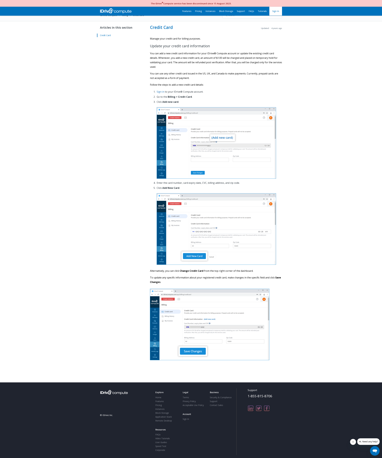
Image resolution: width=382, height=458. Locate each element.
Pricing (198, 11)
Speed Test (160, 446)
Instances (210, 11)
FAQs (251, 11)
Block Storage (226, 11)
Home (158, 397)
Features (186, 11)
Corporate (160, 450)
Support (241, 11)
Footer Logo (114, 391)
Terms (186, 397)
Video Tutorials (162, 438)
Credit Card (105, 35)
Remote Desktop (163, 420)
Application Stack (163, 416)
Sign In (275, 11)
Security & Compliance (221, 397)
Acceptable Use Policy (193, 405)
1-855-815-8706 (260, 396)
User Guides (161, 442)
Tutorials (262, 11)
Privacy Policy (189, 401)
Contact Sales (216, 405)
